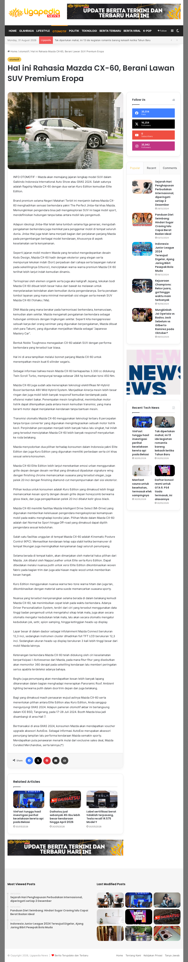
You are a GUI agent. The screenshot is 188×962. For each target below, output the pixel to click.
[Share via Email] (55, 760)
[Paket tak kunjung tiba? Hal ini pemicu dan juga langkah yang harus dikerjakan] (138, 933)
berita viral (132, 30)
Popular (135, 168)
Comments (170, 168)
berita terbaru (110, 30)
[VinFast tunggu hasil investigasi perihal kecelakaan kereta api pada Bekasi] (28, 799)
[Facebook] (29, 760)
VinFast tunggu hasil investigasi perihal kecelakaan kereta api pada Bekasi (28, 817)
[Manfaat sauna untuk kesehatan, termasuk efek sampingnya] (142, 470)
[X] (38, 760)
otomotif (59, 31)
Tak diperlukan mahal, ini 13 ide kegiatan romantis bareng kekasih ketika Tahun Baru (165, 442)
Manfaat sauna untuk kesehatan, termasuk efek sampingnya (89, 40)
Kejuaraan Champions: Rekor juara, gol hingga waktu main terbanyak (163, 290)
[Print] (64, 760)
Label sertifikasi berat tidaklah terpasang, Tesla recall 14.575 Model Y (101, 817)
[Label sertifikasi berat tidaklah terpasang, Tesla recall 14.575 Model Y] (102, 799)
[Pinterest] (47, 760)
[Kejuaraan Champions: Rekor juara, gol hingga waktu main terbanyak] (142, 286)
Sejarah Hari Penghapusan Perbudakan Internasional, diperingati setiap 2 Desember (164, 193)
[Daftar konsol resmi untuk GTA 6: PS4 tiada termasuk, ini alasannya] (165, 470)
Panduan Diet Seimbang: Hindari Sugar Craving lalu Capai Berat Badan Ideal (164, 224)
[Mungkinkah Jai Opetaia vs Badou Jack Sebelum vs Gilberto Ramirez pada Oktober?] (142, 315)
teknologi (89, 30)
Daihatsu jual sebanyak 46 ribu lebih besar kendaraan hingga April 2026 (65, 817)
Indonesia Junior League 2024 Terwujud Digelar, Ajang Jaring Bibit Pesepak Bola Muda (164, 257)
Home (13, 30)
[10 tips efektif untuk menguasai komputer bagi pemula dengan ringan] (110, 900)
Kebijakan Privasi (153, 955)
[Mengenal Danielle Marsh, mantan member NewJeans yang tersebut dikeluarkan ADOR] (110, 933)
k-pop (147, 30)
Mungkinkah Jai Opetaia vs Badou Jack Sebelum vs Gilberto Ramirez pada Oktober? (165, 321)
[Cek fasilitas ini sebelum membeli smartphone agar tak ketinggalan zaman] (167, 933)
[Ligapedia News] (35, 12)
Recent (151, 168)
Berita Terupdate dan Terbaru (71, 955)
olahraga (26, 30)
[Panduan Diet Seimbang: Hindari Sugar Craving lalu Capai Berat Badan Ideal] (142, 220)
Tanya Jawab (172, 955)
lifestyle (43, 30)
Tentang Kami (133, 955)
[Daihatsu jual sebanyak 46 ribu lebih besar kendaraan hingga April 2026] (65, 799)
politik (74, 30)
